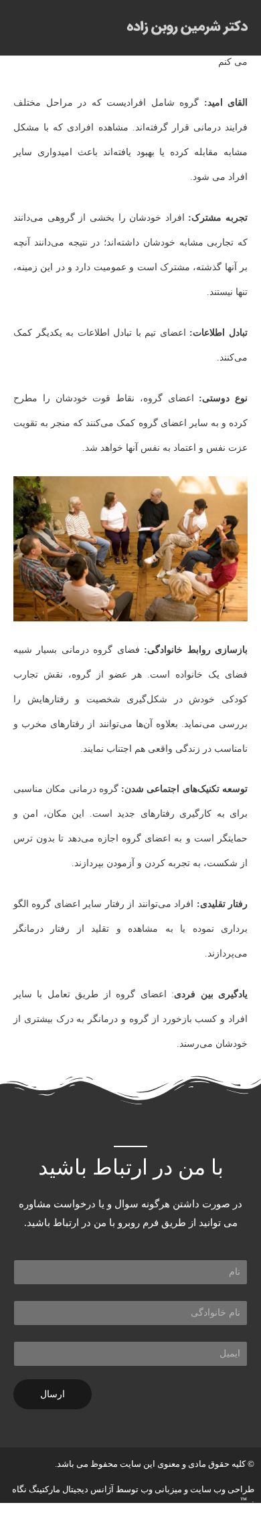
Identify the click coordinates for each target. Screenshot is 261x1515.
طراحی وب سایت (222, 1489)
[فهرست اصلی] (27, 27)
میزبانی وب (161, 1489)
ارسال (52, 1394)
